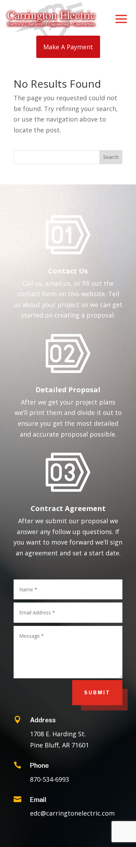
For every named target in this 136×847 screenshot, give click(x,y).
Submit (97, 692)
